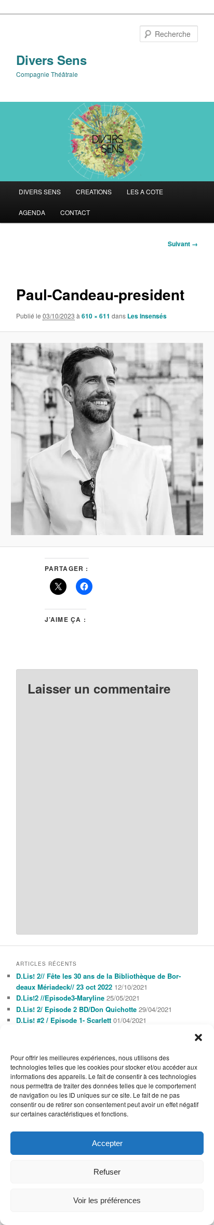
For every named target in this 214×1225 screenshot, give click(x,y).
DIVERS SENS (40, 191)
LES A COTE (145, 191)
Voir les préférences (107, 1200)
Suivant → (183, 243)
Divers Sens (51, 60)
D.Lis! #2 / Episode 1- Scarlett (63, 1020)
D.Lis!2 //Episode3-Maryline (60, 998)
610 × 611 (96, 316)
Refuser (107, 1171)
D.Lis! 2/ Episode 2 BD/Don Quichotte (76, 1009)
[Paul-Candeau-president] (107, 439)
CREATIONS (94, 191)
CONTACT (75, 212)
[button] (198, 1037)
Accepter (107, 1143)
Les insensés (147, 316)
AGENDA (32, 212)
